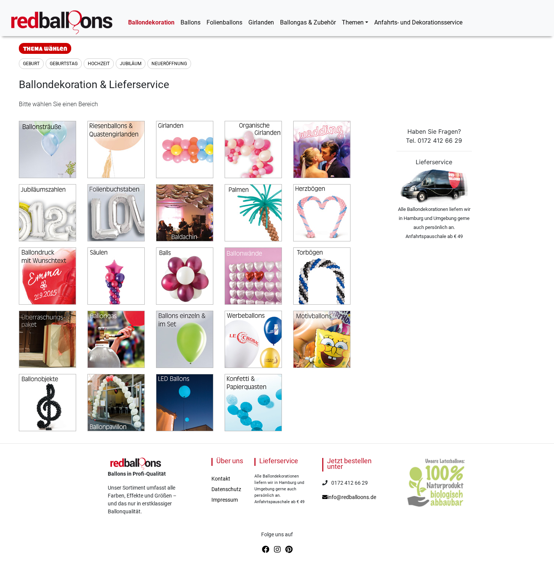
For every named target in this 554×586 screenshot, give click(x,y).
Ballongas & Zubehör (308, 22)
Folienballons (224, 22)
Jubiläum (130, 63)
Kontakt (220, 479)
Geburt (31, 63)
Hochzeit (99, 63)
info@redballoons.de (352, 497)
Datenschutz (226, 489)
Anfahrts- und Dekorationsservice (418, 22)
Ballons (190, 22)
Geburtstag (64, 63)
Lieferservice (278, 461)
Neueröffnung (169, 63)
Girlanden (261, 22)
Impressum (224, 500)
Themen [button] (353, 22)
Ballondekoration (151, 22)
